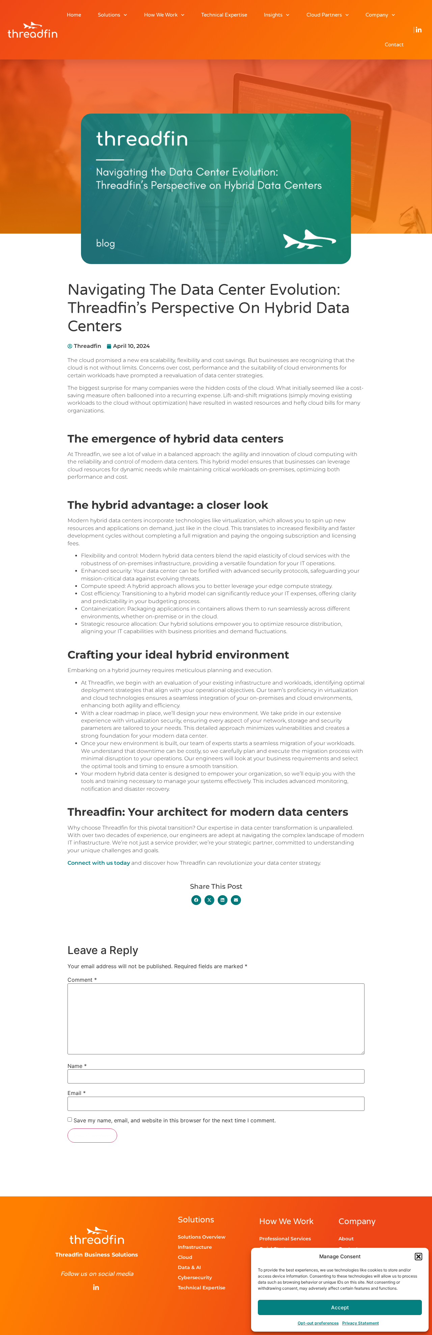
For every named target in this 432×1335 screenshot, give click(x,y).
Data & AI (189, 1267)
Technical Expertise (224, 15)
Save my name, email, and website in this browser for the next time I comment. (175, 1120)
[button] (418, 1256)
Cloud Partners (324, 15)
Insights (273, 15)
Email (77, 1093)
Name (77, 1066)
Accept (340, 1307)
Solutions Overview (201, 1237)
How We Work (161, 15)
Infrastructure (195, 1247)
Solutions (109, 15)
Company (377, 15)
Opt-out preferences (318, 1323)
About (346, 1239)
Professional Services (285, 1239)
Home (74, 15)
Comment (82, 979)
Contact (394, 45)
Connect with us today (99, 863)
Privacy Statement (360, 1323)
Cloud (185, 1257)
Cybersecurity (195, 1277)
